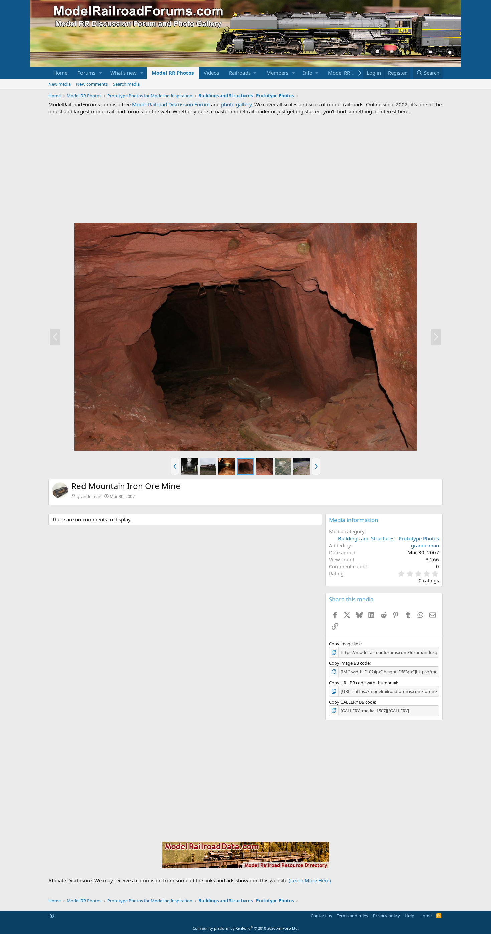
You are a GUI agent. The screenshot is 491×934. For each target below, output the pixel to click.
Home (60, 72)
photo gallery (236, 104)
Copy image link (345, 644)
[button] (100, 73)
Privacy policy (386, 916)
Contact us (321, 916)
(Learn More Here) (310, 880)
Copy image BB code (349, 663)
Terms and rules (352, 916)
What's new (123, 72)
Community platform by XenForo (246, 928)
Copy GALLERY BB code (352, 702)
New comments (92, 84)
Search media (126, 84)
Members (277, 72)
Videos (211, 72)
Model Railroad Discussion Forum (171, 104)
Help (409, 916)
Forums (86, 72)
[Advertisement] (245, 169)
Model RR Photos (173, 72)
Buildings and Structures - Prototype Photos (388, 538)
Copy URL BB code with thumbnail (363, 683)
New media (59, 84)
